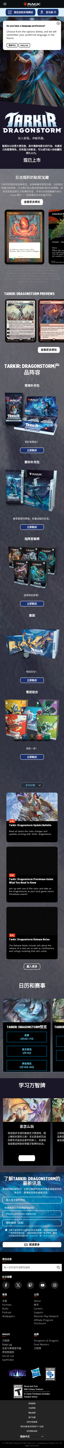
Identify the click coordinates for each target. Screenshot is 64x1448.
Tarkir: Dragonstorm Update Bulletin (32, 832)
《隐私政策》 (34, 1235)
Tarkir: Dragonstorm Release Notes (32, 947)
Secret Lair (8, 1356)
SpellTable (8, 1359)
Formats (7, 1304)
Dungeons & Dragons (46, 1340)
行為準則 (32, 1408)
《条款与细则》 (48, 1235)
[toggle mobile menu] (5, 4)
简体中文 (12, 45)
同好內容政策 (32, 1422)
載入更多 (32, 966)
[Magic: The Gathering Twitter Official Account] (18, 1285)
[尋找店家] (58, 1267)
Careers (38, 1308)
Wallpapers (8, 1316)
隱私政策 (32, 1413)
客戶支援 (32, 1417)
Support (38, 1312)
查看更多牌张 (32, 202)
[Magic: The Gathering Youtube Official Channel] (42, 1285)
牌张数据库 (8, 1352)
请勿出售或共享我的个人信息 (32, 1426)
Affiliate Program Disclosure (43, 1321)
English (24, 45)
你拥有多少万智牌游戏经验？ (20, 1207)
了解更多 (26, 1158)
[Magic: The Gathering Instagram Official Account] (54, 1285)
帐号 (36, 1304)
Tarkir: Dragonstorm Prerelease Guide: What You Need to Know (32, 889)
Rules (5, 1308)
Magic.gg (7, 1344)
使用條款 (32, 1403)
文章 (4, 1300)
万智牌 (5, 1340)
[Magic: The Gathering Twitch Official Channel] (30, 1285)
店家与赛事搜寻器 (11, 1348)
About (37, 1300)
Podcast (6, 1312)
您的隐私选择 (32, 1431)
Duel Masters (41, 1344)
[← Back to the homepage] (32, 3)
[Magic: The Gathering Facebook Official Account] (6, 1285)
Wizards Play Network (46, 1316)
